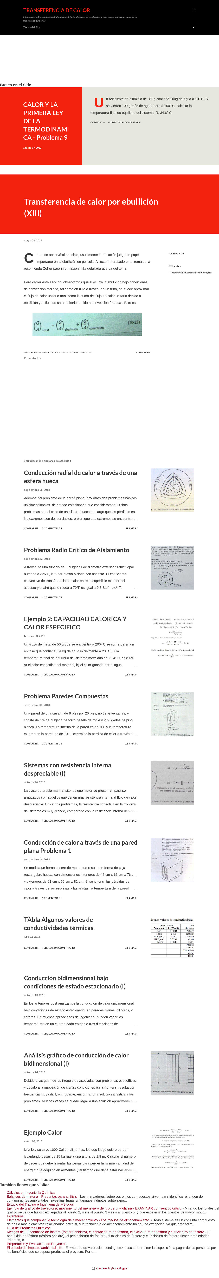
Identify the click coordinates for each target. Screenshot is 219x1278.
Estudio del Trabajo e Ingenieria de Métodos (40, 1204)
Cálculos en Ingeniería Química (31, 1192)
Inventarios (15, 1216)
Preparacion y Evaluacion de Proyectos (36, 1244)
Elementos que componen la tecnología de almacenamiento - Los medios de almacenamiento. (78, 1220)
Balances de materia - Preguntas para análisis (42, 1196)
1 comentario (51, 898)
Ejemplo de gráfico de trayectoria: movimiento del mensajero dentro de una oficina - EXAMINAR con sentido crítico (94, 1208)
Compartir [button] (97, 122)
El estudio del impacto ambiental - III (34, 1248)
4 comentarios (52, 597)
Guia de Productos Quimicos (28, 1228)
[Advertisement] (102, 59)
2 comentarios (52, 528)
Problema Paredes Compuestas (66, 696)
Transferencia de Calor (56, 10)
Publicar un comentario (124, 122)
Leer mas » (131, 528)
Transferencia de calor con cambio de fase (190, 272)
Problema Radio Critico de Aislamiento (76, 550)
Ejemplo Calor (43, 1132)
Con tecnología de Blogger (111, 1268)
